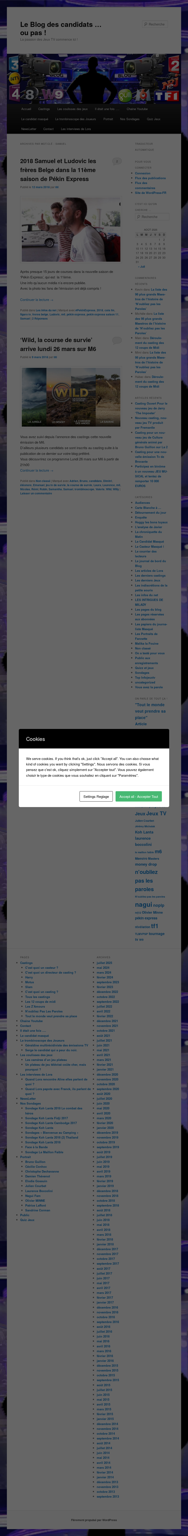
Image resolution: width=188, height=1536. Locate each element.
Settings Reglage (96, 796)
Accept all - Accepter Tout (138, 796)
